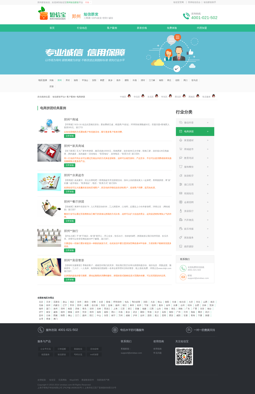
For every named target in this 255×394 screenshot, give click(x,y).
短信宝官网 (178, 2)
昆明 (164, 315)
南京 (212, 302)
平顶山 (85, 80)
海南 (193, 312)
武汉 (135, 312)
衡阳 (171, 312)
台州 (182, 305)
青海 (193, 315)
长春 (174, 302)
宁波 (146, 305)
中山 (99, 315)
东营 (202, 308)
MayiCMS (74, 380)
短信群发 (62, 354)
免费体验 (172, 28)
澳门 (55, 319)
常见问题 (157, 353)
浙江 (130, 308)
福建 (144, 308)
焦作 (118, 80)
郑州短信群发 (72, 2)
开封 (68, 80)
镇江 (125, 305)
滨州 (77, 312)
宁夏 (200, 315)
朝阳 (167, 302)
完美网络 (62, 380)
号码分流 (78, 354)
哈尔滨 (182, 302)
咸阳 (178, 315)
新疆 (207, 315)
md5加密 (94, 354)
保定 (72, 302)
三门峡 (152, 80)
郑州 (60, 80)
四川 (207, 312)
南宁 (113, 315)
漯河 (143, 80)
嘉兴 (161, 305)
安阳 (94, 80)
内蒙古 (56, 305)
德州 (63, 312)
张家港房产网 (103, 380)
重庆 (200, 312)
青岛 (84, 308)
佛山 (70, 315)
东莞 (106, 315)
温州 (154, 305)
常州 (72, 305)
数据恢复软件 (88, 380)
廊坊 (86, 302)
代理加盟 (202, 28)
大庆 (191, 302)
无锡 (41, 305)
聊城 (70, 312)
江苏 (123, 308)
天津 (48, 302)
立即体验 (70, 136)
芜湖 (211, 305)
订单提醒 (62, 349)
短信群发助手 (210, 2)
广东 (188, 308)
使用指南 (157, 349)
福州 (41, 308)
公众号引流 (45, 349)
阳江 (92, 315)
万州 (120, 315)
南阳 (161, 80)
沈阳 (145, 302)
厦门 (48, 308)
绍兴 (190, 305)
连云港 (95, 305)
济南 (77, 308)
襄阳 (142, 312)
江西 (151, 308)
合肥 (197, 305)
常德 (149, 312)
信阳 (177, 80)
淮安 (103, 305)
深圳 (92, 308)
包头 (127, 302)
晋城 (108, 302)
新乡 (110, 80)
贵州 (41, 315)
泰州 (132, 305)
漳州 (63, 308)
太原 (101, 302)
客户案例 (112, 28)
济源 (51, 86)
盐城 (110, 305)
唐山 (65, 302)
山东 (159, 308)
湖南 (180, 308)
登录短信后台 (194, 2)
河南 (51, 80)
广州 (178, 312)
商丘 (169, 80)
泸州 (135, 315)
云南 (48, 315)
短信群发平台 (59, 97)
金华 (168, 305)
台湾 (41, 319)
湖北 (173, 308)
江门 (77, 315)
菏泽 (84, 312)
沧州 (79, 302)
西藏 (55, 315)
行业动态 (82, 28)
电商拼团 (81, 97)
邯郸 (94, 302)
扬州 (117, 305)
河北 (198, 302)
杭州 (139, 305)
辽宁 (65, 305)
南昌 (70, 308)
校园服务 (45, 354)
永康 (175, 305)
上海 (115, 308)
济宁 (41, 312)
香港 (48, 319)
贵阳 (149, 315)
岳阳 (164, 312)
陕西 (63, 315)
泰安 (48, 312)
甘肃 (186, 315)
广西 (195, 308)
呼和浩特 (117, 302)
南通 (86, 305)
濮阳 (127, 80)
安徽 (137, 308)
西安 (171, 315)
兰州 (186, 312)
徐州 (48, 305)
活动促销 (94, 349)
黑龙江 (107, 308)
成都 (128, 315)
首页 (52, 28)
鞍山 (160, 302)
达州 (142, 315)
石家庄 (56, 302)
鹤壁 (102, 80)
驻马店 (195, 80)
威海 (55, 312)
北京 (41, 302)
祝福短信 (78, 349)
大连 (153, 302)
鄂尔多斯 (136, 302)
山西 (205, 302)
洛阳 (76, 80)
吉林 (204, 305)
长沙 (157, 312)
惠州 (84, 315)
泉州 (55, 308)
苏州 (79, 305)
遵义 (157, 315)
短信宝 (52, 380)
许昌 (135, 80)
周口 (185, 80)
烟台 (209, 308)
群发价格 (142, 28)
